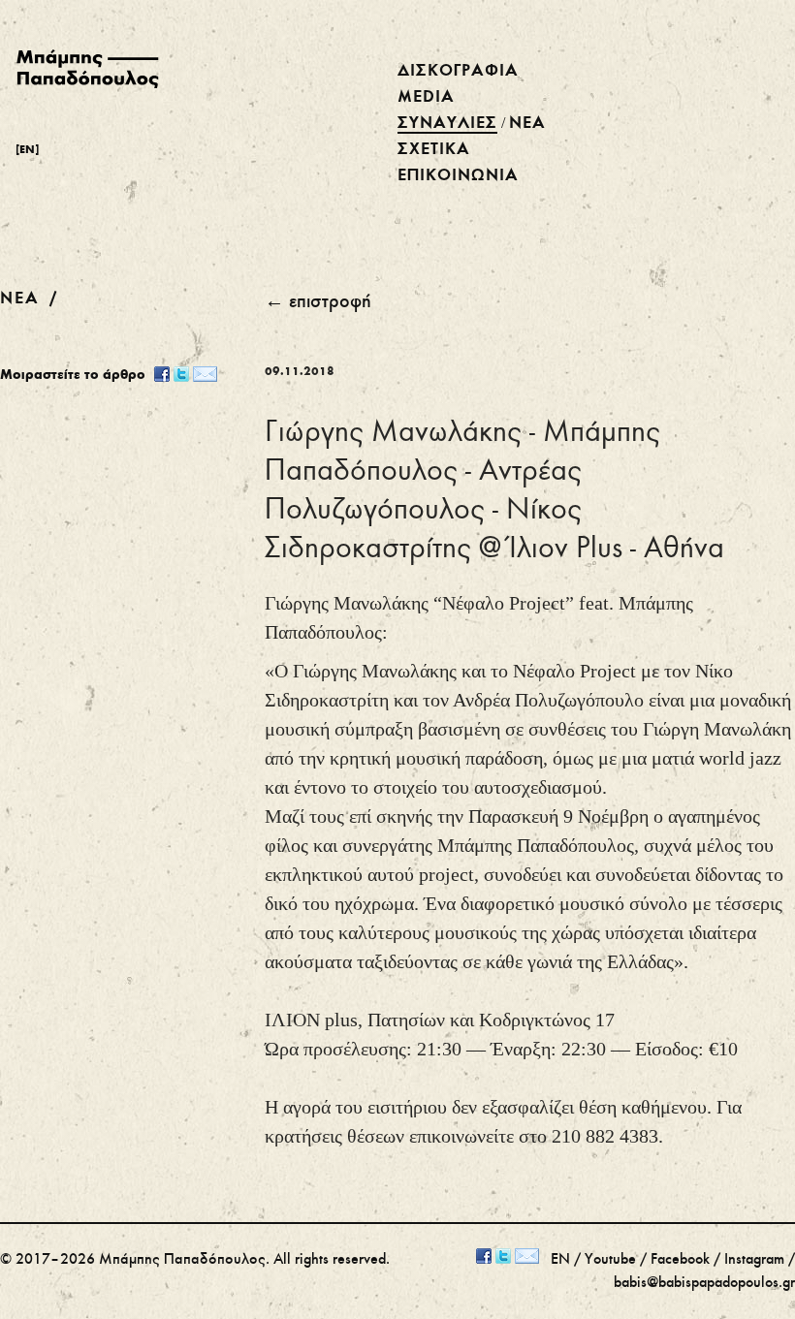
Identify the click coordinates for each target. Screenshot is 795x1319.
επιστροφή (330, 302)
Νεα (527, 123)
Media (426, 97)
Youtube (610, 1260)
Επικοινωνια (458, 176)
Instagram (754, 1260)
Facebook (680, 1260)
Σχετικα (434, 149)
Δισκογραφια (458, 71)
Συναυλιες (447, 123)
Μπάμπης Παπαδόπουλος (182, 1260)
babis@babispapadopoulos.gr (704, 1283)
